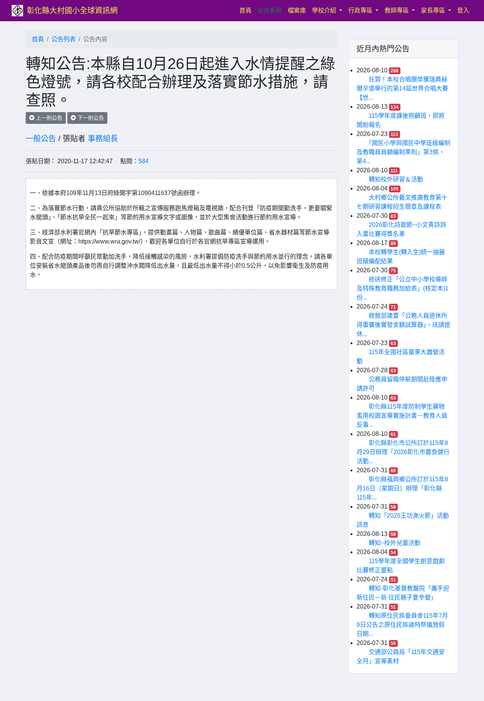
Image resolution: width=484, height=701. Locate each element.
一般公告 (41, 138)
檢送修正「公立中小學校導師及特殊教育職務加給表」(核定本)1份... (402, 288)
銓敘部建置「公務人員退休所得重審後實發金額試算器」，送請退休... (403, 324)
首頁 (246, 10)
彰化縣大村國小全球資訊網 (72, 10)
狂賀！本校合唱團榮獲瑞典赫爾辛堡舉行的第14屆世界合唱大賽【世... (402, 88)
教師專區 (397, 10)
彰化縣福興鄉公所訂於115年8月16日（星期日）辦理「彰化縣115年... (402, 488)
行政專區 (361, 10)
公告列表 (63, 39)
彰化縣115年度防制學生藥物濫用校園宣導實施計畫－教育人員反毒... (402, 415)
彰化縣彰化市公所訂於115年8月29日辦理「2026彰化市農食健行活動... (403, 452)
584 (143, 161)
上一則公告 (48, 118)
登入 (463, 10)
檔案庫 (297, 10)
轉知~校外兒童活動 (394, 543)
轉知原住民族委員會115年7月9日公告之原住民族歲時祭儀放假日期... (402, 624)
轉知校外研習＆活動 (396, 179)
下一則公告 (90, 118)
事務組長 (103, 138)
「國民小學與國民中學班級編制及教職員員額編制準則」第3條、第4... (403, 152)
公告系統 (270, 10)
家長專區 (434, 10)
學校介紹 (325, 10)
